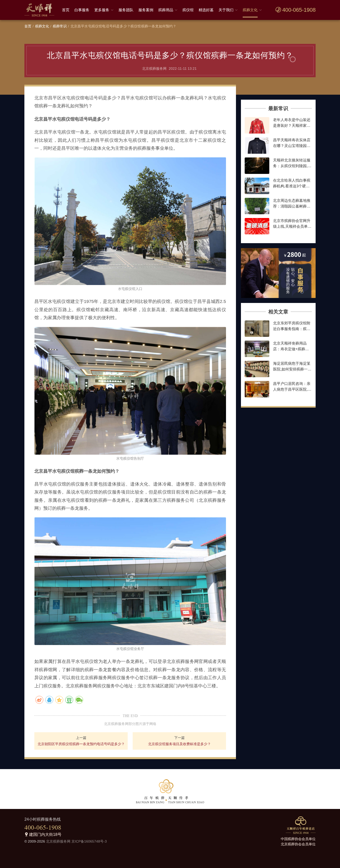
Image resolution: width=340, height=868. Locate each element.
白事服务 (81, 10)
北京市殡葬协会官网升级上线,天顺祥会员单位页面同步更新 (292, 226)
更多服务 (101, 10)
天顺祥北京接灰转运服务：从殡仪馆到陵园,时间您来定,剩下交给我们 (292, 165)
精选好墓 (206, 10)
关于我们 (226, 10)
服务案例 (145, 10)
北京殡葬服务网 (58, 841)
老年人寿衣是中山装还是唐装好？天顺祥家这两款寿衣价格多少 (291, 125)
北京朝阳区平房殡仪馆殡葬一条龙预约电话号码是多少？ (81, 744)
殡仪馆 (188, 10)
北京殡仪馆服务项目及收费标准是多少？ (179, 744)
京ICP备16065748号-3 (89, 841)
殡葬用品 (165, 10)
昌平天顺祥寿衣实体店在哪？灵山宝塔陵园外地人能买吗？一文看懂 (291, 145)
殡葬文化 (250, 10)
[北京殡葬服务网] (40, 10)
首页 (65, 10)
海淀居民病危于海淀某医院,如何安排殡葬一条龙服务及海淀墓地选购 (292, 369)
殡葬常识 (60, 26)
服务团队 (125, 10)
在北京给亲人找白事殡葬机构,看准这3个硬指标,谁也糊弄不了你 (291, 186)
